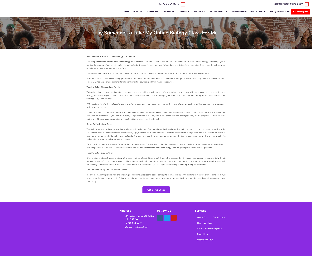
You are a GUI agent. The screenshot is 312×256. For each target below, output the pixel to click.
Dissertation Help (205, 239)
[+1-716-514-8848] (183, 4)
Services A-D (168, 11)
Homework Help (204, 223)
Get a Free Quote (300, 11)
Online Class (152, 11)
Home (126, 11)
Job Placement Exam (218, 11)
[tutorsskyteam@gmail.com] (307, 4)
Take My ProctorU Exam (279, 11)
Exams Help (202, 234)
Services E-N (184, 11)
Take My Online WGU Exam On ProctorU (248, 11)
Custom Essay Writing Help (209, 228)
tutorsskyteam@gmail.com (288, 3)
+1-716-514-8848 (169, 3)
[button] (138, 11)
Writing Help (219, 217)
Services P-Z (199, 11)
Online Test (137, 11)
